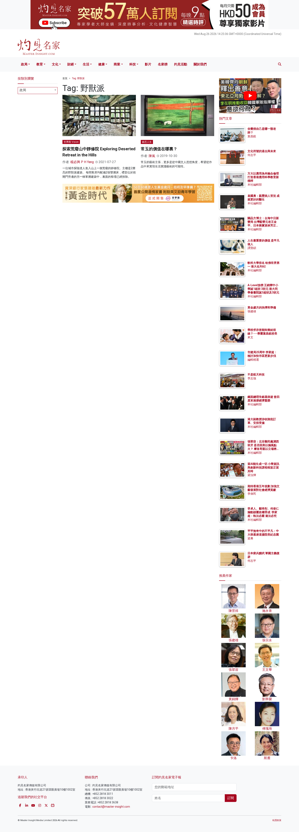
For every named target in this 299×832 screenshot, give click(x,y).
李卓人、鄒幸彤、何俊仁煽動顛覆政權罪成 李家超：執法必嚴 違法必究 (263, 512)
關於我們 (200, 64)
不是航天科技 (256, 374)
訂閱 (230, 798)
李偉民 (252, 493)
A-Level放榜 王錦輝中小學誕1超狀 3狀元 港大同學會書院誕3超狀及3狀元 (263, 288)
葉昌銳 (252, 136)
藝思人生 (147, 142)
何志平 (252, 155)
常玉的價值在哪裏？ (159, 148)
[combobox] (38, 90)
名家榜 (163, 64)
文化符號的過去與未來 (262, 151)
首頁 (64, 78)
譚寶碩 (252, 248)
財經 (70, 64)
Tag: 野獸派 (78, 78)
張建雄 (252, 311)
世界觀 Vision (71, 142)
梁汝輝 (252, 475)
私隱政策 (276, 820)
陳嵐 (152, 156)
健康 (101, 64)
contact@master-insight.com (111, 806)
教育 (39, 64)
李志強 (252, 378)
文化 (55, 64)
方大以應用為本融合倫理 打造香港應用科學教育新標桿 (263, 177)
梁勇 (250, 538)
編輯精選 (253, 359)
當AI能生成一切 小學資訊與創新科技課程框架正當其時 (263, 467)
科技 (132, 64)
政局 (24, 64)
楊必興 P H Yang (82, 162)
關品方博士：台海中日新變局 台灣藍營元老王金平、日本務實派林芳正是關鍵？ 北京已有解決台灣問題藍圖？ (263, 225)
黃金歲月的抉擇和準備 (262, 307)
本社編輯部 (255, 184)
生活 (86, 64)
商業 (117, 64)
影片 (148, 64)
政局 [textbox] (23, 90)
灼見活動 (180, 64)
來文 (250, 337)
